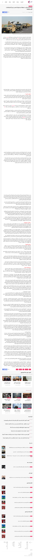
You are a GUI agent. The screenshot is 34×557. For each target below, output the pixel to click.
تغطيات (27, 544)
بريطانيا (7, 546)
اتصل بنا (31, 553)
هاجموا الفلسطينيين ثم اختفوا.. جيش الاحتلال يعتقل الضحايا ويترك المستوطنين (7, 400)
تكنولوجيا (14, 545)
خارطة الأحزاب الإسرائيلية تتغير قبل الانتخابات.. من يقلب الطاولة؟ (28, 400)
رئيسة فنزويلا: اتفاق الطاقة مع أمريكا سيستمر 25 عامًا (19, 427)
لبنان (7, 548)
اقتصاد (27, 545)
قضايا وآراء (20, 544)
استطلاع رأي (20, 547)
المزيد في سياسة (28, 390)
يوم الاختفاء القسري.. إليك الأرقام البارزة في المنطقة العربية (27, 411)
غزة (23, 369)
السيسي (13, 105)
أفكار (20, 546)
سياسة (31, 447)
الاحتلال (24, 117)
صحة (14, 546)
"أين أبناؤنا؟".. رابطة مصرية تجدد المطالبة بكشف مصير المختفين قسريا (17, 411)
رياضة (31, 487)
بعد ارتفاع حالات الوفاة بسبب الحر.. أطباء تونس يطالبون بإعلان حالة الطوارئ (7, 411)
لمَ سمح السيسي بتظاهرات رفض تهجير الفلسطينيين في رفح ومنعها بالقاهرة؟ (19, 447)
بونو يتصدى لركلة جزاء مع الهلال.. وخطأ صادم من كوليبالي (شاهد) (21, 497)
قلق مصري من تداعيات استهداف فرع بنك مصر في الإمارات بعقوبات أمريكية (15, 434)
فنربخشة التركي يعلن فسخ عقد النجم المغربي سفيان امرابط (22, 502)
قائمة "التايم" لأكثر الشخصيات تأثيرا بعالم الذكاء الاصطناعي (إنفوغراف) (16, 420)
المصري (7, 37)
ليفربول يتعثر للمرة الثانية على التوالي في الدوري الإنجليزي (22, 507)
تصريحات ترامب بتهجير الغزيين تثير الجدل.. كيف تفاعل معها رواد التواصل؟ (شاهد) (17, 383)
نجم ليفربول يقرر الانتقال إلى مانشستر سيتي (24, 492)
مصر (30, 369)
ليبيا (7, 544)
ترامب (18, 38)
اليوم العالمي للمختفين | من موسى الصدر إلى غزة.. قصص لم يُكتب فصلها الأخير (17, 400)
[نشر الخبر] (3, 12)
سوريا (7, 545)
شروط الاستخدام (30, 554)
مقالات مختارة (19, 545)
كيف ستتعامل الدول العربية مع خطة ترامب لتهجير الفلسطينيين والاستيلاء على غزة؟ (7, 383)
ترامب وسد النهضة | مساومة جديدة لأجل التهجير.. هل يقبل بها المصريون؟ (28, 383)
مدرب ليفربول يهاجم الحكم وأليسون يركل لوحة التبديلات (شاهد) (22, 487)
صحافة (27, 547)
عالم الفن (13, 544)
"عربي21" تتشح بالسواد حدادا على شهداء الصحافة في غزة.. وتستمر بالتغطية (19, 477)
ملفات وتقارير (29, 408)
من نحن (31, 552)
